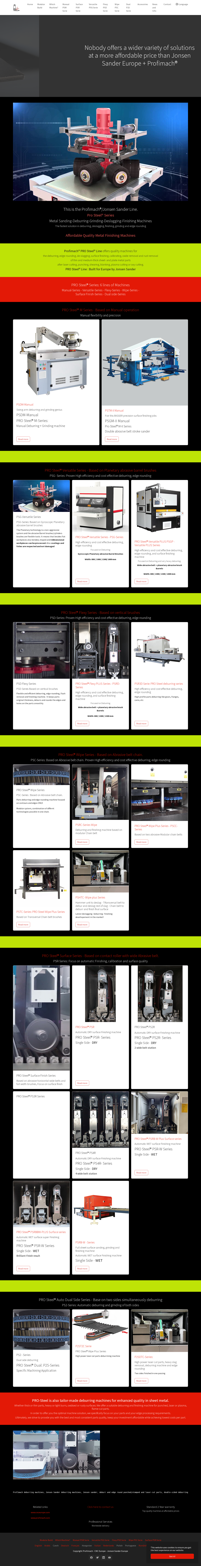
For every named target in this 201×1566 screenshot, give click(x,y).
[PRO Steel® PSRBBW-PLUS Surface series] (41, 1203)
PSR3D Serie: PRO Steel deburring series (159, 684)
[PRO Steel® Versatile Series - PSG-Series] (100, 505)
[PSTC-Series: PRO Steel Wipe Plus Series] (41, 878)
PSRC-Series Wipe (86, 825)
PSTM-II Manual (114, 410)
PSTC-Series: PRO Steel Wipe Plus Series (40, 912)
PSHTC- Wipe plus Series (90, 897)
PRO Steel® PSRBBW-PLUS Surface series (41, 1232)
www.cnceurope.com (40, 1512)
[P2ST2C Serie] (100, 1325)
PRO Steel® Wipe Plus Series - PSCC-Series (156, 827)
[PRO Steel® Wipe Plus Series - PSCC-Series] (159, 792)
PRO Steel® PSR (84, 1027)
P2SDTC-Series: (144, 1357)
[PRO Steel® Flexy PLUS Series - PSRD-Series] (100, 650)
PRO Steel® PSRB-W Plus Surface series (158, 1139)
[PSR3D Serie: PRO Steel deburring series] (159, 650)
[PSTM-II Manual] (145, 362)
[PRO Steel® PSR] (100, 993)
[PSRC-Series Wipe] (100, 791)
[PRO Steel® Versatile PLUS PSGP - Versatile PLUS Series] (159, 508)
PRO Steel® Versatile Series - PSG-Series (99, 537)
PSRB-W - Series (85, 1242)
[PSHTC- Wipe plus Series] (100, 871)
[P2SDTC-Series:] (159, 1330)
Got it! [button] (172, 1556)
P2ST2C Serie (83, 1346)
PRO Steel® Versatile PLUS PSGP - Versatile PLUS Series (155, 543)
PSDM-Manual (24, 404)
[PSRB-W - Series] (100, 1209)
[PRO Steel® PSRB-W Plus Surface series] (159, 1112)
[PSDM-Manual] (56, 359)
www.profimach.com (40, 1517)
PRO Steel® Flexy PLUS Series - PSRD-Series (97, 685)
